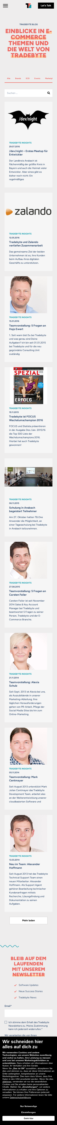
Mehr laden (28, 920)
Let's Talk (46, 5)
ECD (29, 78)
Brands (19, 78)
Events (38, 78)
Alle (10, 78)
